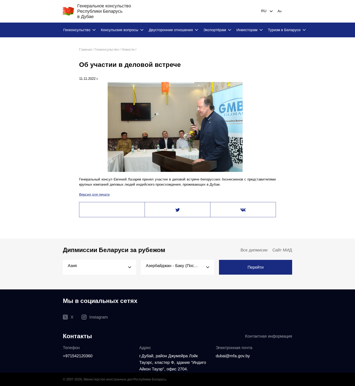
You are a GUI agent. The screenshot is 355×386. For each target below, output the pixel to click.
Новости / (129, 49)
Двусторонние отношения (171, 30)
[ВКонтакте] (243, 209)
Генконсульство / (107, 49)
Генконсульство (76, 30)
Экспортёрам (214, 30)
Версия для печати (94, 194)
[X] (177, 209)
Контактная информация (268, 336)
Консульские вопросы (119, 30)
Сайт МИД (282, 250)
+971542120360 (77, 356)
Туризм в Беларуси (284, 30)
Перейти (256, 267)
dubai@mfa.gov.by (233, 356)
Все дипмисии (254, 250)
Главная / (86, 49)
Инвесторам (246, 30)
